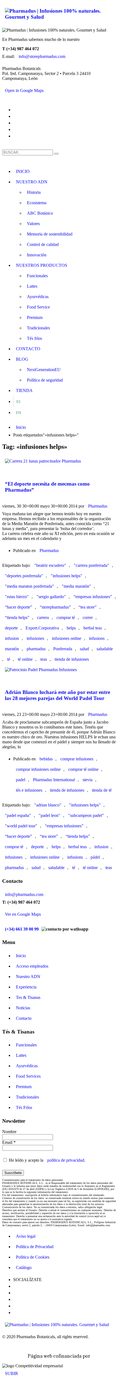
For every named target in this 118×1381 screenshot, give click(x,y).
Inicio (21, 955)
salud (84, 648)
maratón (12, 648)
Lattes (21, 1055)
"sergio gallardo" (51, 596)
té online (25, 659)
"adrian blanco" (47, 805)
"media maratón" (76, 586)
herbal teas (92, 628)
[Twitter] (16, 115)
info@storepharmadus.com (42, 56)
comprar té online (83, 769)
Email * (9, 1142)
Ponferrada (62, 648)
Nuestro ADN (28, 976)
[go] (56, 154)
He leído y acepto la (46, 1160)
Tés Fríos (24, 1107)
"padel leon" (49, 815)
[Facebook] (16, 108)
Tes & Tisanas (28, 997)
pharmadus (36, 648)
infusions (97, 638)
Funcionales (26, 1045)
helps (71, 628)
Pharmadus (97, 506)
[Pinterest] (16, 121)
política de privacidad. (66, 1160)
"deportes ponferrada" (24, 575)
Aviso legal (25, 1236)
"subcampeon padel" (86, 815)
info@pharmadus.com (24, 894)
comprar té (66, 617)
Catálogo (24, 1267)
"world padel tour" (21, 825)
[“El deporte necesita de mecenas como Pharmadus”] (5, 469)
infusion (12, 638)
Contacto (24, 1018)
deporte (11, 628)
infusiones (35, 638)
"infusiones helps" (66, 575)
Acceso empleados (32, 966)
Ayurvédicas (27, 1065)
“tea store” (87, 607)
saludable (105, 648)
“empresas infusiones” (93, 596)
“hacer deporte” (18, 607)
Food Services (28, 1076)
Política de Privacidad (35, 1246)
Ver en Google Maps (23, 914)
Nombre (9, 1131)
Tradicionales (27, 1097)
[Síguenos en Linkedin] (16, 1311)
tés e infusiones (29, 790)
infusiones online (66, 638)
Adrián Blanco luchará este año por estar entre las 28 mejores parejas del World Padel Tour (57, 695)
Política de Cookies (32, 1257)
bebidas (46, 759)
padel (20, 779)
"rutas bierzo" (17, 596)
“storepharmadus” (55, 607)
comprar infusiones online (38, 769)
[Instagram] (16, 128)
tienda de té (102, 790)
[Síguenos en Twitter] (16, 1291)
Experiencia (26, 987)
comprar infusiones (76, 759)
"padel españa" (18, 815)
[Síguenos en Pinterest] (16, 1298)
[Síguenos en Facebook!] (16, 1285)
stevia (87, 779)
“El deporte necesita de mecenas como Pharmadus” (47, 487)
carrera (43, 617)
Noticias (23, 1007)
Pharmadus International (54, 779)
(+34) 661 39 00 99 (22, 929)
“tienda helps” (17, 617)
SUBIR (11, 1373)
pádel (95, 857)
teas (43, 659)
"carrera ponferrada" (91, 565)
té (8, 659)
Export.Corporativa (42, 628)
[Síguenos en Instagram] (16, 1304)
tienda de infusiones (72, 659)
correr (88, 617)
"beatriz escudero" (50, 565)
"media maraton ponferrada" (29, 586)
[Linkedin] (16, 135)
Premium (24, 1086)
